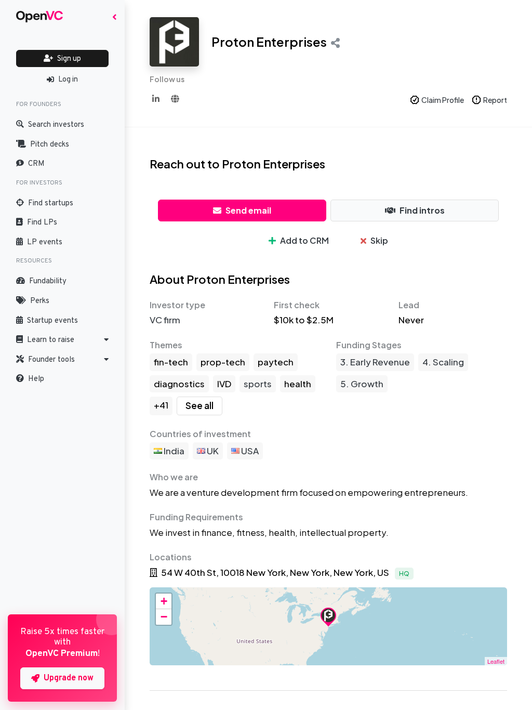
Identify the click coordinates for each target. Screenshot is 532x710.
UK (212, 450)
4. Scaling (443, 361)
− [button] (164, 616)
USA (249, 450)
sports (258, 383)
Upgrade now (69, 678)
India (173, 450)
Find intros (422, 210)
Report (495, 99)
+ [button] (164, 601)
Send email (248, 210)
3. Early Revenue (375, 361)
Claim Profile (442, 99)
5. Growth (361, 383)
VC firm (165, 319)
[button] (62, 340)
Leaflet (495, 661)
